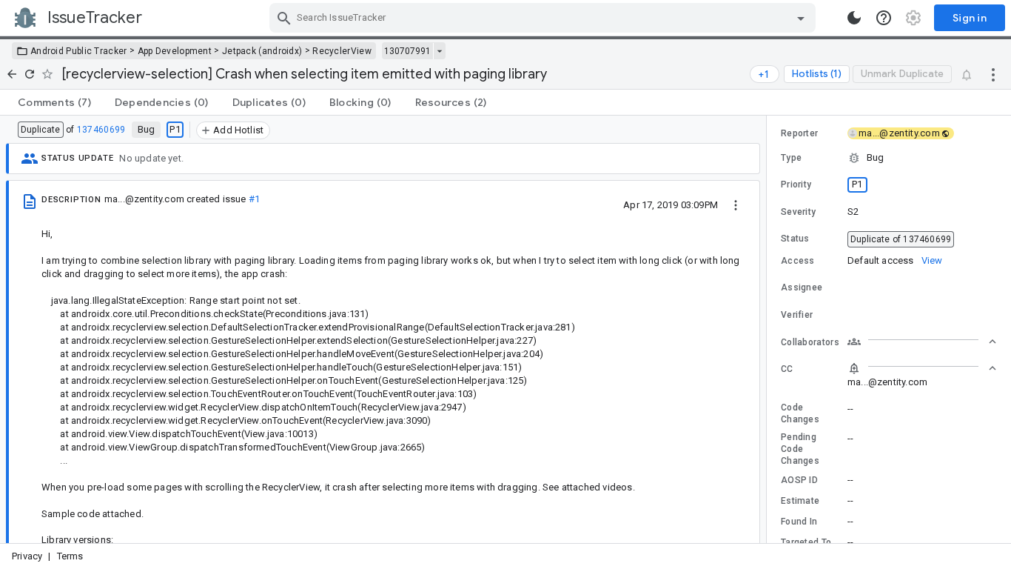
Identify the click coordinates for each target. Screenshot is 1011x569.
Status (795, 238)
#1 (254, 198)
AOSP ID (799, 480)
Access (798, 261)
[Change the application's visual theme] (854, 18)
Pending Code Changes (800, 449)
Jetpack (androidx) (262, 51)
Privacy (27, 556)
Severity (798, 212)
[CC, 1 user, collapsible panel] (922, 368)
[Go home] (12, 74)
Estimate (800, 501)
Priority (796, 184)
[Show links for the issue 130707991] (439, 51)
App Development (175, 51)
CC (787, 369)
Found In (799, 521)
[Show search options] (801, 18)
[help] (884, 18)
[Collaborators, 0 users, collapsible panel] (922, 341)
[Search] (284, 18)
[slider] (769, 329)
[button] (889, 157)
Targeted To (806, 542)
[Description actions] (736, 204)
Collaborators (810, 342)
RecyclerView (342, 51)
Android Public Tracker (78, 51)
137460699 (101, 129)
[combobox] (544, 18)
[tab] (54, 102)
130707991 (407, 51)
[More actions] (993, 74)
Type (791, 158)
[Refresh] (29, 74)
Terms (70, 556)
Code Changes (800, 413)
